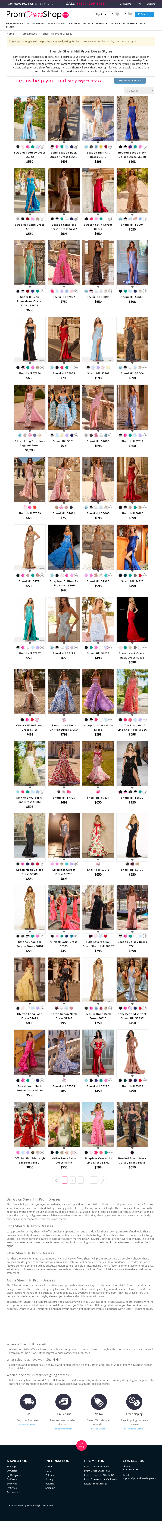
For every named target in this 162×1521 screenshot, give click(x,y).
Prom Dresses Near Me (96, 1466)
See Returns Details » (63, 1428)
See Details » (46, 4)
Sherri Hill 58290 (98, 1086)
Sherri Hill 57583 (64, 1086)
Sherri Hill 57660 (132, 297)
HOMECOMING (56, 23)
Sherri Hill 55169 (132, 1086)
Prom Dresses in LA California (100, 1479)
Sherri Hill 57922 (64, 297)
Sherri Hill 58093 (98, 297)
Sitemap (11, 1466)
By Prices (12, 1483)
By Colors (12, 1470)
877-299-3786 (131, 1469)
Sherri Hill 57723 (64, 797)
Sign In (99, 14)
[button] (145, 14)
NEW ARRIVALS (15, 23)
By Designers (14, 1475)
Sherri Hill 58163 (132, 513)
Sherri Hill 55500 (132, 797)
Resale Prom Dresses (95, 1483)
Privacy (49, 1479)
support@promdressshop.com (139, 1478)
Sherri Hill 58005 (98, 513)
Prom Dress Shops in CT (97, 1470)
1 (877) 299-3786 (91, 4)
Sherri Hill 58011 (64, 441)
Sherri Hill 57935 (64, 373)
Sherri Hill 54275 (98, 653)
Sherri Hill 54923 (132, 581)
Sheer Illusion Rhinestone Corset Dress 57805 (30, 301)
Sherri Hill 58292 (64, 653)
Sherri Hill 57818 (98, 869)
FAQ (139, 4)
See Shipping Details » (134, 1428)
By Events (12, 1479)
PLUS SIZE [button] (129, 23)
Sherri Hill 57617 (132, 441)
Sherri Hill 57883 (98, 441)
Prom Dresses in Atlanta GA (99, 1475)
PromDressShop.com (20, 1505)
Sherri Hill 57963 (98, 581)
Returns (49, 1483)
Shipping (151, 4)
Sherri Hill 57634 (30, 373)
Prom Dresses (35, 23)
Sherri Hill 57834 (98, 797)
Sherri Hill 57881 (64, 513)
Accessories (13, 1492)
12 (93, 1180)
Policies (49, 1475)
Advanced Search (129, 80)
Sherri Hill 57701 (98, 373)
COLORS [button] (73, 23)
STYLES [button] (86, 23)
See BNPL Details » (28, 1424)
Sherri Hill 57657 (30, 653)
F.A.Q (48, 1470)
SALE (142, 23)
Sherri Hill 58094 (132, 224)
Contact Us (125, 4)
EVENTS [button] (100, 23)
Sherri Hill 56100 (132, 869)
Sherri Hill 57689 (29, 513)
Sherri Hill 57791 (30, 581)
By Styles (12, 1487)
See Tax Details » (99, 1428)
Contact (49, 1466)
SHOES (10, 27)
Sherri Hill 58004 (132, 373)
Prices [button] (114, 23)
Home (10, 33)
